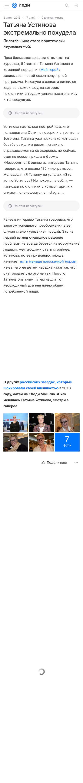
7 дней (31, 17)
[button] (15, 422)
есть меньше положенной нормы (48, 261)
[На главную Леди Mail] (23, 5)
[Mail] (14, 5)
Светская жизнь (52, 17)
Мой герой (49, 69)
